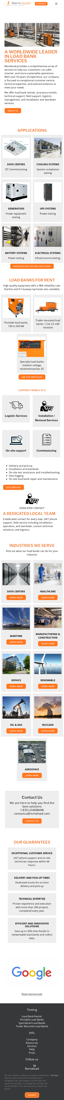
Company (32, 1039)
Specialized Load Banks (32, 1023)
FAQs (32, 1049)
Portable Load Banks (32, 1019)
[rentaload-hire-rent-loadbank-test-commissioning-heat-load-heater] (17, 2)
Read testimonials (32, 994)
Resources (32, 1042)
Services (32, 1046)
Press (32, 1052)
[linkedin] (34, 1065)
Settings (54, 1075)
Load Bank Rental (32, 1016)
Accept (32, 1095)
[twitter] (29, 1065)
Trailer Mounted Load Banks (32, 1026)
